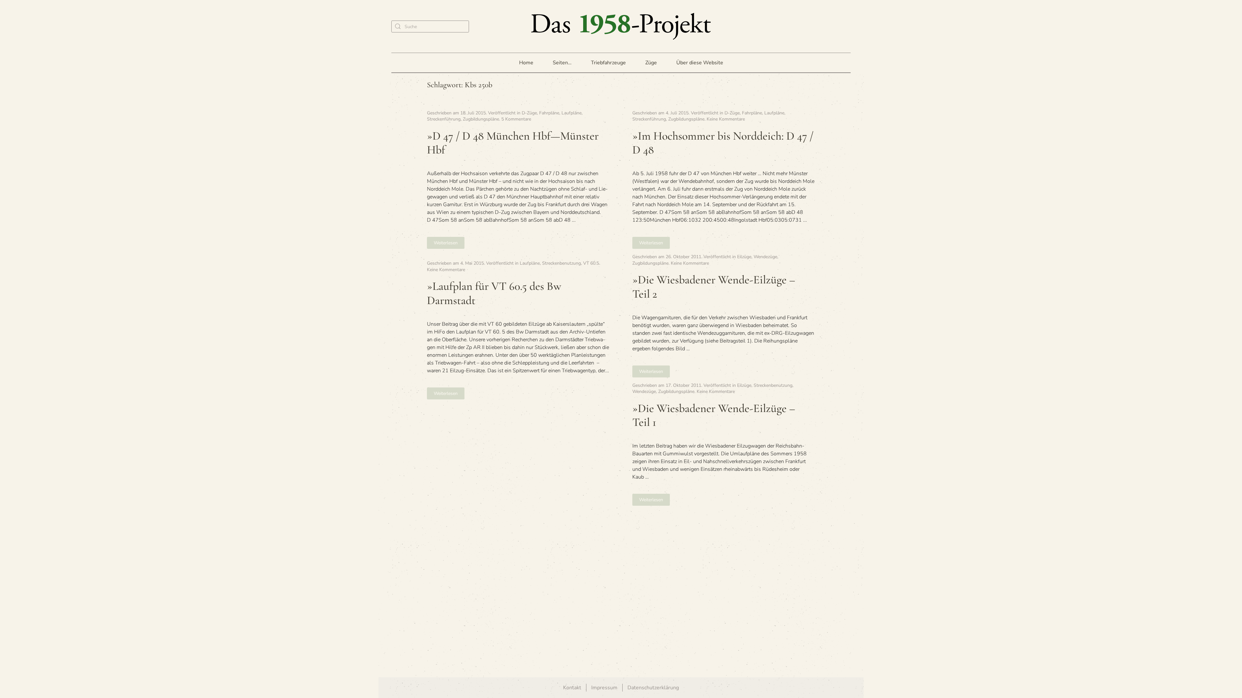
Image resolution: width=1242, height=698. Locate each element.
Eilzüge (744, 257)
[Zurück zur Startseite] (621, 26)
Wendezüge (765, 257)
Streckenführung (444, 119)
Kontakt (572, 687)
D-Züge (529, 113)
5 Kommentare (516, 119)
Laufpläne (571, 113)
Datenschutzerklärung (653, 687)
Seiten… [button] (562, 62)
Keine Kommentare (726, 119)
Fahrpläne (549, 113)
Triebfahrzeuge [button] (608, 62)
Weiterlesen (446, 243)
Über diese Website (699, 62)
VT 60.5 (591, 263)
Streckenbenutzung (561, 263)
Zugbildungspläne (481, 119)
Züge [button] (651, 62)
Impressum (604, 687)
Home (526, 62)
